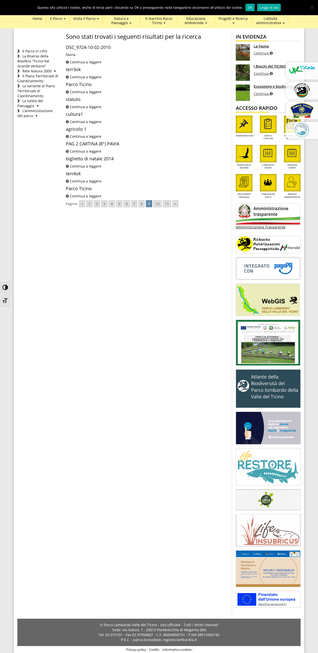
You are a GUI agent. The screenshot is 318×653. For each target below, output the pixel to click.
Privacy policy (136, 649)
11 (167, 203)
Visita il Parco (84, 19)
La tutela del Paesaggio (30, 103)
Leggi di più (269, 7)
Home (37, 19)
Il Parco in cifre (34, 51)
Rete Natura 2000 (36, 71)
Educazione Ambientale (195, 21)
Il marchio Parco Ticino (158, 21)
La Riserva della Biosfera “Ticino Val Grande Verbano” (33, 61)
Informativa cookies (177, 649)
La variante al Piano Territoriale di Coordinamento (36, 91)
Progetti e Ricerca (233, 19)
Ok (250, 7)
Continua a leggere (85, 62)
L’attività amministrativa (269, 21)
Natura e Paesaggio (120, 21)
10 (157, 203)
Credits (154, 649)
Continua (262, 53)
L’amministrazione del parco (35, 113)
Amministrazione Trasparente (260, 227)
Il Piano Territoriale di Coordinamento (37, 78)
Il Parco (56, 19)
